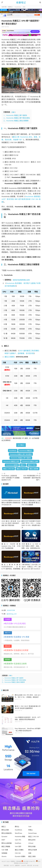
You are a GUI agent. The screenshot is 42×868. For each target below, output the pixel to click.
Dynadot (4, 836)
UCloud (30, 843)
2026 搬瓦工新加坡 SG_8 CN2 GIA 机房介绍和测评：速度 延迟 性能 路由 (11, 523)
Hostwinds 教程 (20, 836)
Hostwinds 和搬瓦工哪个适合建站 (21, 454)
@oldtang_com (12, 614)
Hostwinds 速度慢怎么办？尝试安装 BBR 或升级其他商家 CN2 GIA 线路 (21, 199)
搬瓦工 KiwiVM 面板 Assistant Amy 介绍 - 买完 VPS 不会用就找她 (11, 546)
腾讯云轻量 (31, 846)
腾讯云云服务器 (7, 843)
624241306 (11, 610)
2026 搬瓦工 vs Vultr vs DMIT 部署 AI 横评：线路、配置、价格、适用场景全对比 (31, 546)
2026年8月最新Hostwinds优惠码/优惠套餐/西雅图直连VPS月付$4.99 (11, 503)
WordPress (18, 833)
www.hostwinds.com (21, 280)
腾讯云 (17, 826)
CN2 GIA (18, 853)
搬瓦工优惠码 (9, 357)
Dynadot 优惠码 (20, 856)
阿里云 (30, 830)
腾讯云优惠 (5, 830)
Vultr (29, 826)
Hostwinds (18, 7)
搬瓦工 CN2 (31, 465)
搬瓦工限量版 (6, 846)
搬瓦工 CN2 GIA (8, 469)
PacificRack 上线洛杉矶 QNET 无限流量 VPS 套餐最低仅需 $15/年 (10, 478)
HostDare (18, 843)
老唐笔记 (21, 2)
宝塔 (29, 853)
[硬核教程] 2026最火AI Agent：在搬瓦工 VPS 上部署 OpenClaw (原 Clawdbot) (31, 567)
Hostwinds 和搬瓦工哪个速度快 (21, 458)
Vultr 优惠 (5, 850)
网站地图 (18, 861)
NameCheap (32, 833)
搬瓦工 (23, 465)
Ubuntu (4, 856)
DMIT (3, 840)
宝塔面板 (4, 853)
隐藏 (13, 112)
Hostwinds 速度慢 (12, 465)
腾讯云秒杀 (31, 840)
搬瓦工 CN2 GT (22, 469)
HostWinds (12, 450)
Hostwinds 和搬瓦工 (25, 450)
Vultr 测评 (18, 846)
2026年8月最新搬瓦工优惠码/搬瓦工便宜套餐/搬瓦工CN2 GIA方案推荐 (31, 503)
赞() (21, 445)
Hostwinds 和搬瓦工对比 (11, 461)
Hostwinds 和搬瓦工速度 (30, 461)
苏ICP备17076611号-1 (29, 861)
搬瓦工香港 (31, 856)
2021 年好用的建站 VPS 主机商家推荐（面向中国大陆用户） (31, 478)
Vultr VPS (18, 840)
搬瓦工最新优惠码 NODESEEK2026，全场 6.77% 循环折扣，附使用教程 (11, 567)
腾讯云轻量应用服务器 (8, 833)
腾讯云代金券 (32, 850)
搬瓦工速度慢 (34, 469)
